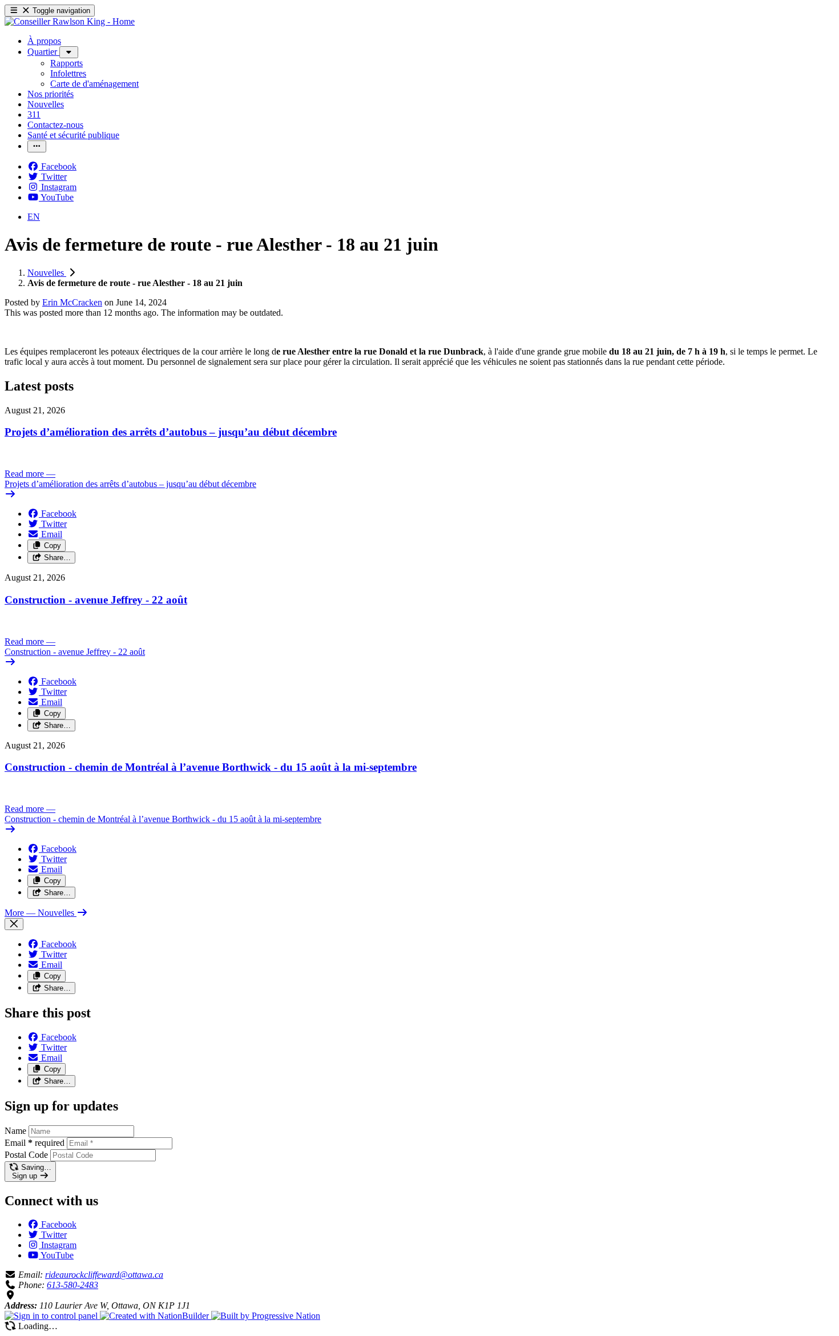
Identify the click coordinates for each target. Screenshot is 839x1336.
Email (34, 1143)
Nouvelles (46, 272)
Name (15, 1131)
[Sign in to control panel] (52, 1316)
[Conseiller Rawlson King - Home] (70, 21)
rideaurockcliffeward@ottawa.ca (104, 1274)
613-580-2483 (72, 1285)
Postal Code (26, 1155)
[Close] (14, 924)
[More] (68, 52)
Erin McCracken (72, 302)
